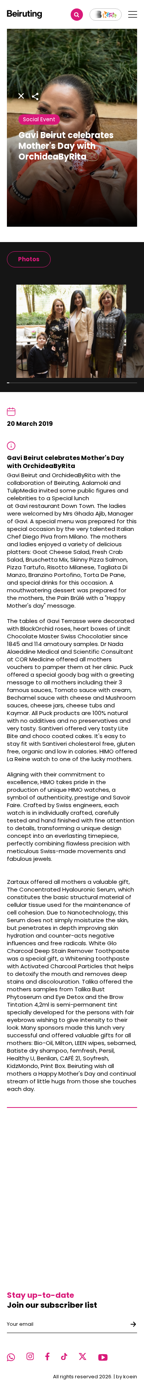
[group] (29, 259)
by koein (126, 1376)
